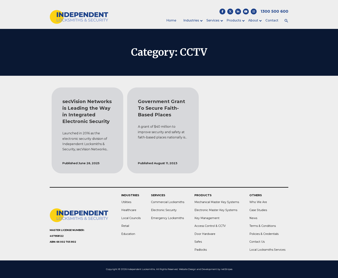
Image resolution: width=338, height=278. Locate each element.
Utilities (126, 202)
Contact (271, 20)
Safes (198, 241)
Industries (191, 20)
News (253, 218)
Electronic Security (164, 210)
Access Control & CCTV (210, 226)
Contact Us (257, 241)
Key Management (206, 218)
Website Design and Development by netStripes (205, 269)
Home (171, 20)
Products (234, 20)
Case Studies (258, 210)
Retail (125, 226)
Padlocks (200, 249)
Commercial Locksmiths (167, 202)
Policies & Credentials (264, 234)
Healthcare (128, 210)
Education (128, 234)
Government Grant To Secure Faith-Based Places (161, 108)
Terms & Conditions (262, 226)
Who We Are (258, 202)
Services (212, 20)
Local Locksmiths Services (267, 249)
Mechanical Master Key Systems (216, 202)
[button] (286, 21)
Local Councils (131, 218)
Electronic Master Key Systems (215, 210)
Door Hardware (204, 234)
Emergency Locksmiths (167, 218)
